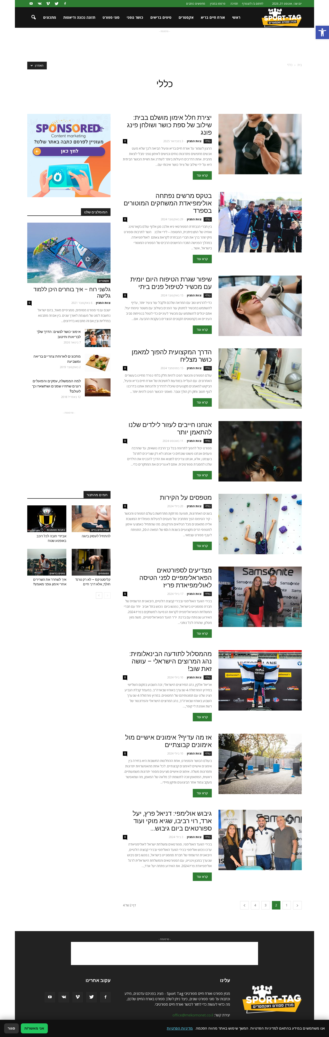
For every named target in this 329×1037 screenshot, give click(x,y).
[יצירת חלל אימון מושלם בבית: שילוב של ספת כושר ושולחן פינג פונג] (260, 144)
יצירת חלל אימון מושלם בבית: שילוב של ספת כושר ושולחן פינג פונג (169, 125)
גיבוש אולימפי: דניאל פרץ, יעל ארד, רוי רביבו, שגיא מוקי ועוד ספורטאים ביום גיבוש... (172, 821)
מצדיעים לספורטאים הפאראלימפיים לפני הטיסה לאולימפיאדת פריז (175, 578)
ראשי (236, 17)
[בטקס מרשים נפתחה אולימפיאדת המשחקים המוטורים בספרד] (260, 222)
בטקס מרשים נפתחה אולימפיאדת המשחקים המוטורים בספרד (168, 203)
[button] (322, 32)
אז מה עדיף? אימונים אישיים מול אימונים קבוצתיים (168, 741)
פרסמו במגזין (217, 3)
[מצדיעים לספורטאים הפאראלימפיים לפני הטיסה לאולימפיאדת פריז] (260, 597)
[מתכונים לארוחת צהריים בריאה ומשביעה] (98, 363)
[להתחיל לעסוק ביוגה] (91, 518)
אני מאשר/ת (34, 1028)
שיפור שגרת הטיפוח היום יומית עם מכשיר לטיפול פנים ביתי (171, 283)
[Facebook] (65, 3)
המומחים (103, 573)
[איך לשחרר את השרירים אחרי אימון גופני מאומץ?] (46, 562)
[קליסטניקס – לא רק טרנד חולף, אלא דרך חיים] (91, 562)
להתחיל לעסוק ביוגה (96, 536)
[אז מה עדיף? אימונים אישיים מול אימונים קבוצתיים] (260, 764)
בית (299, 65)
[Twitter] (56, 3)
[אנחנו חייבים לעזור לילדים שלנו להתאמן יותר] (260, 451)
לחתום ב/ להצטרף (252, 3)
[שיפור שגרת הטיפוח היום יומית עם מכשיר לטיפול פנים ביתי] (260, 306)
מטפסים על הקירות (186, 497)
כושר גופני (135, 17)
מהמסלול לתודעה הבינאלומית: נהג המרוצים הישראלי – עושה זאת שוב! (170, 661)
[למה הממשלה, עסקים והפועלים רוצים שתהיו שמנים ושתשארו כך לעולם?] (98, 387)
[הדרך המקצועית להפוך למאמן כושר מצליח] (260, 378)
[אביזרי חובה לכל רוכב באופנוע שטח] (46, 518)
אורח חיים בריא (213, 17)
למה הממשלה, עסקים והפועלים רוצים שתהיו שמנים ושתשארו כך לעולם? (56, 386)
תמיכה (234, 3)
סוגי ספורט (111, 17)
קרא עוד (202, 175)
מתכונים (49, 17)
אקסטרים (186, 17)
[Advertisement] (164, 45)
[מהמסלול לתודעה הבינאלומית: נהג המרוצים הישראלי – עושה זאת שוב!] (260, 680)
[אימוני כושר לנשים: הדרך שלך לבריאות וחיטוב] (98, 338)
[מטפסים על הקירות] (260, 524)
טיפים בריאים (160, 17)
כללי (207, 141)
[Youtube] (31, 3)
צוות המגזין (194, 141)
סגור (11, 1028)
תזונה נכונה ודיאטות (79, 17)
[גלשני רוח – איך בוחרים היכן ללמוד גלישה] (69, 253)
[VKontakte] (39, 3)
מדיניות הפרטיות (180, 1028)
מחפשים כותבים (195, 3)
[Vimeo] (48, 3)
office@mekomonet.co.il (192, 1015)
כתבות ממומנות (56, 530)
